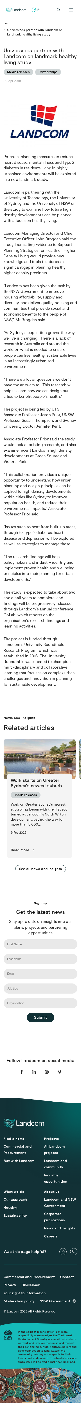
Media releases (18, 72)
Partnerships (48, 72)
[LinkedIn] (34, 1072)
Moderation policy (19, 1301)
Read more (20, 850)
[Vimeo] (59, 1072)
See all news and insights (40, 868)
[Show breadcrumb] (6, 23)
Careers (51, 1236)
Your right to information (25, 1293)
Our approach (15, 1199)
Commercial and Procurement (29, 1277)
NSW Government (55, 1301)
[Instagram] (46, 1072)
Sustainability (15, 1215)
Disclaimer (31, 1285)
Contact (67, 1277)
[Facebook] (21, 1072)
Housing (11, 1207)
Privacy (10, 1285)
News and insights (59, 1228)
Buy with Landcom (19, 1160)
